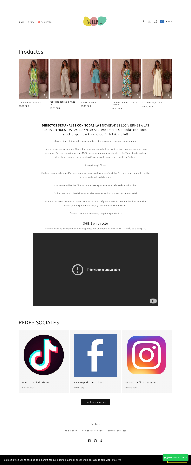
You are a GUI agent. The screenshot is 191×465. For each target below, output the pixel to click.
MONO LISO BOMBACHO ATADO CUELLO (62, 103)
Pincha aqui (28, 387)
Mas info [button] (116, 460)
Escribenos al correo (95, 402)
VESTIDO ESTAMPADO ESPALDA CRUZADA (124, 103)
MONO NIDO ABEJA (88, 102)
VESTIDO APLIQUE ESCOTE (153, 103)
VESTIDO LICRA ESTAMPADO (30, 102)
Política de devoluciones (93, 430)
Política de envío (72, 430)
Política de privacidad (116, 430)
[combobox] (166, 21)
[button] (143, 21)
